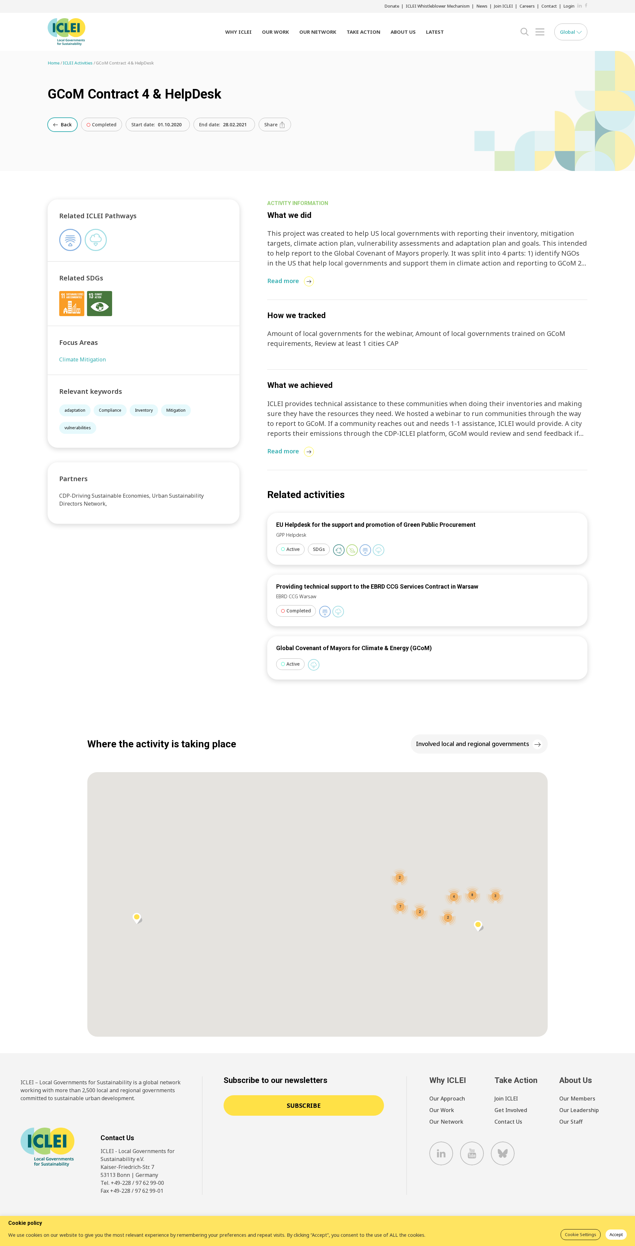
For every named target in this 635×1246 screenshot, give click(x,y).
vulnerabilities (77, 428)
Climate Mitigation (82, 359)
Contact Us (508, 1121)
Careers (527, 6)
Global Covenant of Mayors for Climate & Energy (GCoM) (354, 647)
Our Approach (447, 1098)
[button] (137, 918)
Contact (549, 6)
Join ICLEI (503, 6)
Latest (435, 31)
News (481, 6)
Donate (392, 6)
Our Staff (570, 1121)
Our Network (317, 31)
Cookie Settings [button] (580, 1234)
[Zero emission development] (378, 550)
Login (569, 6)
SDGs (319, 549)
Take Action (363, 31)
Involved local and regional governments (472, 744)
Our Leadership (579, 1110)
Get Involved (510, 1110)
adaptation (74, 410)
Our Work (275, 31)
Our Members (577, 1098)
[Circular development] (339, 550)
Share (271, 124)
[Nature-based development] (352, 550)
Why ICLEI (238, 31)
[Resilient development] (365, 550)
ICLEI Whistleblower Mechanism (438, 6)
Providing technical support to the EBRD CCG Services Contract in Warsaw (377, 586)
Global (568, 31)
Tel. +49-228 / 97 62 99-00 (132, 1182)
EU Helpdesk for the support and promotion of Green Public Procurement (376, 524)
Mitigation (176, 410)
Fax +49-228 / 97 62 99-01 (132, 1190)
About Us (403, 31)
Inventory (144, 410)
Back (66, 124)
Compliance (110, 410)
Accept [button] (616, 1234)
